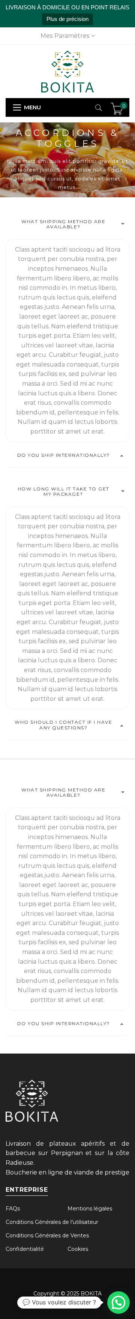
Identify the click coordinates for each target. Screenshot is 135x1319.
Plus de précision (67, 19)
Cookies (78, 1249)
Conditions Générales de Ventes (47, 1235)
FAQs (13, 1208)
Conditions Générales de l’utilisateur (52, 1222)
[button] (118, 1302)
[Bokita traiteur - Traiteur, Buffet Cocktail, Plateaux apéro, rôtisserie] (67, 70)
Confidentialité (25, 1249)
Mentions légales (90, 1208)
